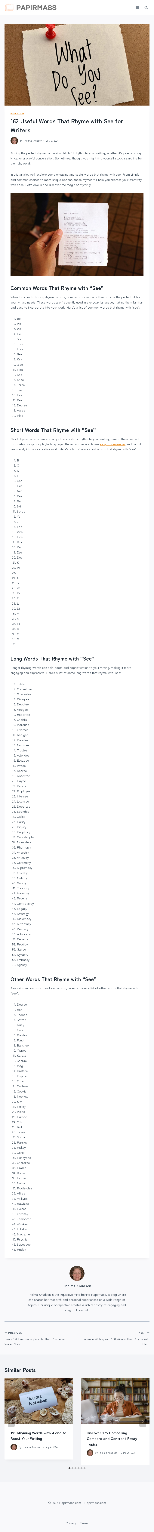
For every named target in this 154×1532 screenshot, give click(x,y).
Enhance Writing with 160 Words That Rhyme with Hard (115, 1338)
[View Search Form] (146, 7)
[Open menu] (137, 7)
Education (17, 113)
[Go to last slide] (11, 1421)
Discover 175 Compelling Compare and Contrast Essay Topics (112, 1438)
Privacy (71, 1523)
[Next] (142, 1421)
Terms (84, 1523)
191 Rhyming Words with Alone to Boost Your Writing (38, 1435)
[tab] (69, 1468)
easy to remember (112, 444)
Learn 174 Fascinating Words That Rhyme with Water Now (36, 1338)
